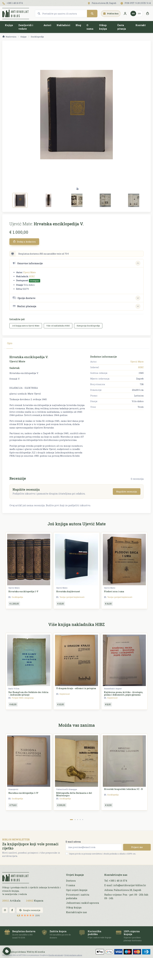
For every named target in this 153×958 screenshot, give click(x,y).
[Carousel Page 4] (80, 819)
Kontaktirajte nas (76, 912)
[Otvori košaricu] (147, 13)
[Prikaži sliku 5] (133, 200)
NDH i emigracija (26, 698)
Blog (78, 25)
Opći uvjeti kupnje (76, 890)
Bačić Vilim (13, 688)
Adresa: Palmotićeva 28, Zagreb (122, 890)
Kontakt (141, 25)
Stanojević (13, 789)
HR (133, 13)
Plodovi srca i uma (114, 591)
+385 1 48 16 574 (14, 3)
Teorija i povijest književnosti (71, 597)
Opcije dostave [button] (26, 298)
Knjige (9, 25)
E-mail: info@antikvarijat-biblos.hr (125, 885)
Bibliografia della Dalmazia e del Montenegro (74, 794)
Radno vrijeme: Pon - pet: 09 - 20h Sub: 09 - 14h (126, 896)
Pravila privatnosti (56, 955)
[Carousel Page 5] (82, 819)
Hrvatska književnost (68, 591)
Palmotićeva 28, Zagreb (103, 3)
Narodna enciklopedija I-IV (23, 793)
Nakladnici (63, 25)
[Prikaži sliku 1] (20, 200)
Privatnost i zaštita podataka (77, 896)
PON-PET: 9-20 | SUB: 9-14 (137, 3)
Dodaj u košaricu (26, 241)
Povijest (15, 698)
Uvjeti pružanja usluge (73, 955)
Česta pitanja (121, 27)
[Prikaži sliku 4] (105, 200)
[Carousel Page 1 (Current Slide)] (71, 819)
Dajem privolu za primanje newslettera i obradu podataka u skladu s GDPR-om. (102, 853)
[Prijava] (125, 13)
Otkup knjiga (103, 27)
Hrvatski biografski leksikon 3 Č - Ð (123, 789)
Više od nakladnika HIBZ (58, 325)
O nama (90, 27)
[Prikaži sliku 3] (76, 200)
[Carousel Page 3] (77, 819)
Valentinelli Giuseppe (66, 789)
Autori (47, 25)
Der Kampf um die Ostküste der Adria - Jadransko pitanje (28, 693)
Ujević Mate (29, 272)
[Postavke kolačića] (7, 951)
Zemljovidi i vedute (25, 27)
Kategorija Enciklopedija (88, 325)
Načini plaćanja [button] (26, 306)
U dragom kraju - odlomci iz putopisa (76, 688)
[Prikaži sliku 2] (48, 200)
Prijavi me (137, 847)
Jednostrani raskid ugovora (82, 902)
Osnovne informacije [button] (30, 263)
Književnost (64, 694)
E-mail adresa (73, 841)
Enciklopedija (37, 36)
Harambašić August (113, 688)
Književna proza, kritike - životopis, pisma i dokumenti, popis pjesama (123, 693)
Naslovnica (11, 36)
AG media (40, 951)
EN (139, 13)
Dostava (71, 880)
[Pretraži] (92, 13)
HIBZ (32, 276)
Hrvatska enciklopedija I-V (23, 591)
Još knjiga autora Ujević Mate (25, 325)
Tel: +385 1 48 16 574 (115, 880)
